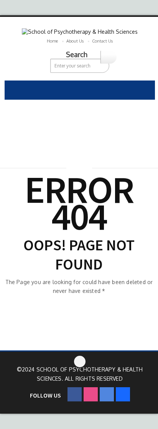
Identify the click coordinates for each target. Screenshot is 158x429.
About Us (75, 41)
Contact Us (102, 41)
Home (52, 41)
